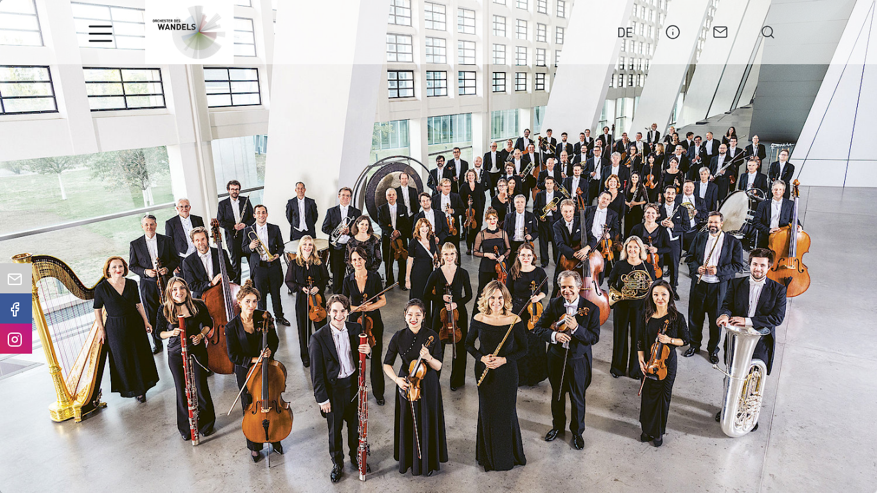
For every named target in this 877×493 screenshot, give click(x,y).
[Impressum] (673, 30)
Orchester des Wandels (189, 32)
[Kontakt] (720, 30)
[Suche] (768, 30)
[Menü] (100, 33)
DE (625, 31)
